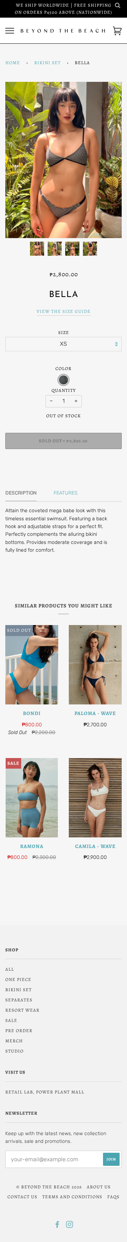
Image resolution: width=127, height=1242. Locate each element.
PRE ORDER (18, 1031)
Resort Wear (22, 1010)
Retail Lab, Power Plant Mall (44, 1092)
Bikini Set (47, 63)
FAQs (113, 1197)
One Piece (18, 979)
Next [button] (109, 160)
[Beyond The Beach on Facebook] (57, 1226)
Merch (14, 1041)
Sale (11, 1020)
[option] (63, 160)
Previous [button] (17, 160)
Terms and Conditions (72, 1197)
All (9, 969)
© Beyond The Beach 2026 (49, 1187)
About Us (99, 1187)
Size (63, 332)
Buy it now (63, 462)
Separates (18, 1000)
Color (63, 368)
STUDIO (14, 1051)
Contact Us (22, 1197)
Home (12, 63)
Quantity (64, 390)
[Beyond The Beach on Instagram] (69, 1226)
